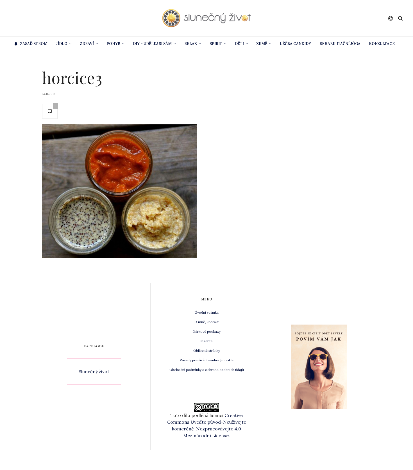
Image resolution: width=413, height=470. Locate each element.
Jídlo (61, 43)
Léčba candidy (295, 43)
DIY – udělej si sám (152, 43)
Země (262, 43)
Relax (190, 43)
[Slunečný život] (206, 18)
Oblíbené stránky (206, 350)
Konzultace (382, 43)
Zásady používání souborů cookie (206, 360)
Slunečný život (94, 371)
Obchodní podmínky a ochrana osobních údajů (206, 370)
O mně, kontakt (206, 322)
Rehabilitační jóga (339, 43)
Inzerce (206, 341)
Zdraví (87, 43)
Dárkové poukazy (206, 331)
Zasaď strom (33, 43)
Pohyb (113, 43)
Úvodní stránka (207, 312)
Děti (239, 43)
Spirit (216, 43)
